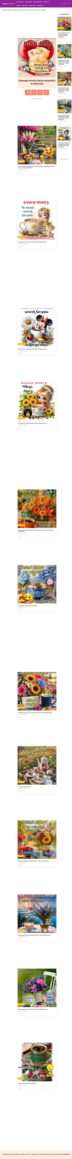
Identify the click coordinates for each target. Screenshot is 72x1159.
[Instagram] (65, 4)
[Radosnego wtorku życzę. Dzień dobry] (37, 584)
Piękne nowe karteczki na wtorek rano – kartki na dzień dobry (33, 861)
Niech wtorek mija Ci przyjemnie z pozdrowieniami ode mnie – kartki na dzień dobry (36, 530)
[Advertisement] (37, 25)
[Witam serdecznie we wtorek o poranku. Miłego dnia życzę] (37, 988)
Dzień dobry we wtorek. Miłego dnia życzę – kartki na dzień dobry (34, 935)
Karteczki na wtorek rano (24, 786)
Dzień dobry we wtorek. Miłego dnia (27, 1083)
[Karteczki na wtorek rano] (37, 765)
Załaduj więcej (36, 281)
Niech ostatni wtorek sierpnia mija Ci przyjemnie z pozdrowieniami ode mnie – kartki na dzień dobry (36, 167)
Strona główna (6, 10)
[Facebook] (62, 4)
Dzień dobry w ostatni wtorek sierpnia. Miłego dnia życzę (32, 242)
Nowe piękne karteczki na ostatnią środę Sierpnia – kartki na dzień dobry (63, 34)
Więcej (20, 172)
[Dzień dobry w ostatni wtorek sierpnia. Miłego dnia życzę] (37, 220)
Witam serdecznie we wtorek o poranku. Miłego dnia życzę (33, 1009)
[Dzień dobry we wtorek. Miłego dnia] (37, 1062)
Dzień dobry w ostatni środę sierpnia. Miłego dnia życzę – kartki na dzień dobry (63, 62)
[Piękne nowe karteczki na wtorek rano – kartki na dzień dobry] (37, 839)
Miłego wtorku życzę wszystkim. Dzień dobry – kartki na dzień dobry (35, 712)
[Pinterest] (40, 92)
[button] (68, 3)
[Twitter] (34, 92)
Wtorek (14, 10)
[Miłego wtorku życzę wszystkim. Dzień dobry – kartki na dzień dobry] (37, 691)
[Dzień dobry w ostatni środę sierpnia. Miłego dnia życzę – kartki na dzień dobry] (64, 51)
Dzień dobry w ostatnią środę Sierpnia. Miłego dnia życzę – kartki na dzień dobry (64, 144)
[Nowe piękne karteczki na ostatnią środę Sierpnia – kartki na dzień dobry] (64, 24)
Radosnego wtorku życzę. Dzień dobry (28, 605)
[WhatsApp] (46, 92)
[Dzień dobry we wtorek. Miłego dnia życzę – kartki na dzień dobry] (37, 913)
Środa (60, 28)
